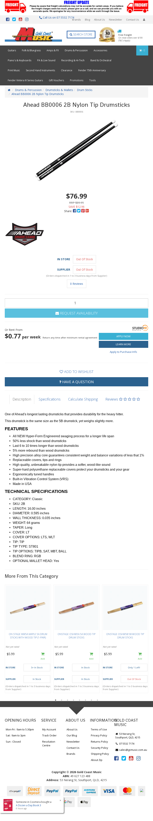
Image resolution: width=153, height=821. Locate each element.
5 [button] (79, 700)
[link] (116, 758)
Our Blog (72, 735)
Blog (87, 19)
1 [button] (56, 700)
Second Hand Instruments (40, 70)
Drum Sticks (84, 90)
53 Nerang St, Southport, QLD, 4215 (127, 735)
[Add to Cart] (42, 656)
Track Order (49, 735)
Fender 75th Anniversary (92, 70)
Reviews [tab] (112, 399)
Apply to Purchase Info (123, 352)
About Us (99, 19)
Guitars (12, 50)
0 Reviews (76, 284)
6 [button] (85, 700)
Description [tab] (22, 399)
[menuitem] (75, 211)
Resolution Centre (48, 743)
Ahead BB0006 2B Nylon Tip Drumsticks (38, 94)
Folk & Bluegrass (31, 50)
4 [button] (74, 700)
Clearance (66, 70)
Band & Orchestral (100, 60)
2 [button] (62, 700)
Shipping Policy (100, 754)
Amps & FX (53, 50)
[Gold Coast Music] (33, 34)
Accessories (100, 50)
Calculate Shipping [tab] (83, 399)
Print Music (14, 70)
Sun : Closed (13, 741)
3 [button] (68, 700)
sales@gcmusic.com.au (133, 750)
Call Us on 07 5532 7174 (57, 17)
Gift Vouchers (56, 80)
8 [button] (97, 700)
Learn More (123, 344)
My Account (49, 729)
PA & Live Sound (46, 60)
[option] (76, 150)
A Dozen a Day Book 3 (28, 805)
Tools (92, 80)
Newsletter (115, 19)
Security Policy (99, 748)
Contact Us (132, 19)
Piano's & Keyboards (19, 60)
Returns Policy (99, 741)
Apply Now (123, 336)
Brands (76, 19)
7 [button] (91, 700)
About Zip (96, 760)
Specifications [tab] (50, 399)
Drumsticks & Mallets (59, 90)
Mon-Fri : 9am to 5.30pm (20, 729)
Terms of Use (99, 729)
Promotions (76, 80)
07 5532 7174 (126, 743)
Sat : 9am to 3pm (16, 735)
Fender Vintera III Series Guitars (25, 80)
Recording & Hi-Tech (72, 60)
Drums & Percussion (76, 50)
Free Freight (130, 38)
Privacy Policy (99, 735)
